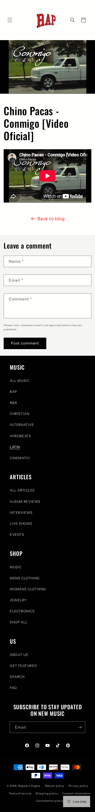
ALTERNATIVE (22, 425)
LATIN (15, 447)
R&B (13, 402)
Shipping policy (47, 793)
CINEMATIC (20, 458)
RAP (13, 391)
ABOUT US (19, 654)
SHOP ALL (19, 622)
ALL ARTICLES (22, 490)
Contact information (76, 793)
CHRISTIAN (19, 414)
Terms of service (20, 793)
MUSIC (16, 567)
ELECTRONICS (22, 611)
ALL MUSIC (19, 380)
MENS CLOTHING (25, 578)
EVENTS (17, 534)
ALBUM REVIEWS (25, 501)
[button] (9, 20)
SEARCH (17, 677)
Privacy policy (78, 786)
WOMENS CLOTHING (28, 589)
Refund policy (54, 786)
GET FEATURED (23, 665)
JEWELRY (18, 600)
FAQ (13, 688)
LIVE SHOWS (21, 523)
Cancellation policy (49, 800)
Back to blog (51, 218)
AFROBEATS (20, 436)
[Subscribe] (79, 727)
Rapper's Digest (29, 786)
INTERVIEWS (21, 512)
